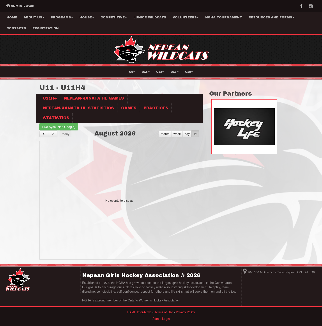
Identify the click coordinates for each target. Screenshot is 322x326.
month (165, 134)
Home (12, 17)
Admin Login (161, 318)
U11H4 (50, 98)
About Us (33, 17)
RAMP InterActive (139, 312)
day (187, 134)
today (65, 134)
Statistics (56, 118)
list (195, 134)
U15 (173, 71)
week (177, 134)
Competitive (113, 17)
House (86, 17)
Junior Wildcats (149, 17)
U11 (144, 71)
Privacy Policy (185, 312)
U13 (159, 71)
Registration (45, 28)
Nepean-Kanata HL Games (94, 98)
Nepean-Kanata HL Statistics (78, 108)
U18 (188, 71)
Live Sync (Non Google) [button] (58, 127)
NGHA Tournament (223, 17)
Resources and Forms (270, 17)
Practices (156, 108)
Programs (61, 17)
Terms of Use (163, 312)
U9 (131, 71)
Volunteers (184, 17)
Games (128, 108)
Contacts (16, 28)
